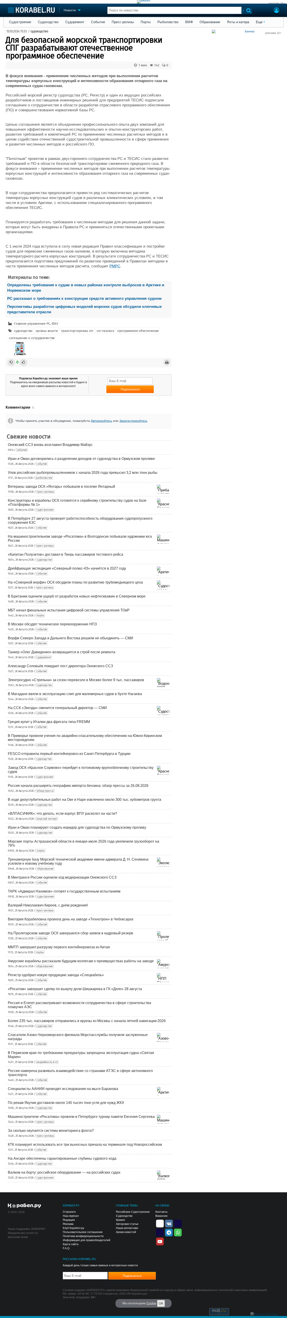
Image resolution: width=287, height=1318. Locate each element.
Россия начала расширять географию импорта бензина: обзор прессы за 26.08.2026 (78, 786)
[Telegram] (168, 1232)
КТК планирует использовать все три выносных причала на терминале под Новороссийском (85, 1144)
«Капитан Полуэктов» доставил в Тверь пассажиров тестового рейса (65, 554)
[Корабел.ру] (24, 1206)
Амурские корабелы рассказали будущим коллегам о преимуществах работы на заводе (81, 961)
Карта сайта (70, 1244)
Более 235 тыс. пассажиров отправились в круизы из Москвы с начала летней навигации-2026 (87, 1021)
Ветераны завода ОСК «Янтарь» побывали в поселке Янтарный (61, 486)
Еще (259, 22)
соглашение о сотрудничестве (32, 338)
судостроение (45, 509)
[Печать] (166, 362)
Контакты (161, 1211)
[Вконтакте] (168, 1223)
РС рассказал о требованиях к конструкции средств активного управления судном (84, 298)
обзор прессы (45, 790)
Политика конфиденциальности (83, 1236)
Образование (210, 22)
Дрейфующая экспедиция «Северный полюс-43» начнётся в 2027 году (67, 568)
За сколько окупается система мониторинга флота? (51, 1130)
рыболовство (44, 477)
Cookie (151, 1303)
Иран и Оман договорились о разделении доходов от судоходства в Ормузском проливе (81, 459)
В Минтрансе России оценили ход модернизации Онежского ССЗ (62, 877)
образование (45, 868)
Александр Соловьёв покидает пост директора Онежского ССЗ (60, 666)
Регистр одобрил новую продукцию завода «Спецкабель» (56, 975)
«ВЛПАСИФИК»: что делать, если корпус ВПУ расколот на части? (62, 813)
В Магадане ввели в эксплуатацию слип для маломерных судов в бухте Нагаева (75, 694)
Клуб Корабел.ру (73, 1228)
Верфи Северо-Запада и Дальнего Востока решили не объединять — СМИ (70, 638)
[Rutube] (177, 1223)
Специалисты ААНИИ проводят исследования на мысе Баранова (63, 1089)
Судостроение (20, 22)
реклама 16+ (277, 3)
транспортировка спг (77, 331)
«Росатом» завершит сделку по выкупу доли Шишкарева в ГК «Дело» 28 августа (75, 989)
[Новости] (19, 348)
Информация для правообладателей (86, 1240)
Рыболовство (167, 22)
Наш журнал (71, 1215)
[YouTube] (159, 1241)
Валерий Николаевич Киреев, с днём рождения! (48, 905)
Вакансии (161, 1215)
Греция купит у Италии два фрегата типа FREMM (49, 722)
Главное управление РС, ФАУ (36, 324)
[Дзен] (159, 1223)
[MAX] (159, 1232)
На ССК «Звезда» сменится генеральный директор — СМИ (57, 708)
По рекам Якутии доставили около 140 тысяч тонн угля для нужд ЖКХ (66, 1103)
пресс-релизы (45, 491)
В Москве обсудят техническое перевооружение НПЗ (52, 624)
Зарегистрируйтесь (133, 421)
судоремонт (44, 657)
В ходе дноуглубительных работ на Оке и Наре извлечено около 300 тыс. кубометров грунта (84, 799)
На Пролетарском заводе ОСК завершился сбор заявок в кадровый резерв (70, 933)
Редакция (69, 1220)
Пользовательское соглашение (83, 1232)
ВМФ (189, 22)
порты (40, 615)
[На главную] (31, 10)
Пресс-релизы (123, 22)
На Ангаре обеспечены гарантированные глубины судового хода (62, 1158)
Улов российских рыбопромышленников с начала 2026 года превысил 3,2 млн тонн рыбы (82, 472)
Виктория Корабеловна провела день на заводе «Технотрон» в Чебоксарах (70, 919)
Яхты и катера (238, 22)
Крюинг (120, 1220)
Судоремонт (74, 22)
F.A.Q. (66, 1248)
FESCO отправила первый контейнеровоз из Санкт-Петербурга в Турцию (69, 754)
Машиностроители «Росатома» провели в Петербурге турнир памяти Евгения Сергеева (81, 1117)
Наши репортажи (127, 1228)
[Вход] (276, 11)
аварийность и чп (47, 1062)
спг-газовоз (105, 331)
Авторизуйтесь (101, 421)
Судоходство (48, 22)
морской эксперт (47, 818)
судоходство (39, 31)
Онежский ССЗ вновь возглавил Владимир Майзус (50, 445)
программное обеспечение (138, 331)
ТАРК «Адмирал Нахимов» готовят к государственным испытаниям (64, 891)
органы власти (47, 331)
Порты (146, 22)
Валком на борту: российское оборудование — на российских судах (64, 1172)
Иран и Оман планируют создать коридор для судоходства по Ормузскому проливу (77, 827)
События (98, 22)
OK (161, 1303)
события (22, 450)
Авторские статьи (127, 1224)
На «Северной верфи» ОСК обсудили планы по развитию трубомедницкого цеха (75, 582)
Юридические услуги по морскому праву (23, 1235)
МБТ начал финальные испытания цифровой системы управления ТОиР (69, 610)
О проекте (69, 1211)
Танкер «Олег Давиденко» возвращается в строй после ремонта (61, 652)
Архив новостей (126, 1232)
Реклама (68, 1224)
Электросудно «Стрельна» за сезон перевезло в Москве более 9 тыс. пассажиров (76, 680)
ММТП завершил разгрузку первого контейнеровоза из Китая (59, 947)
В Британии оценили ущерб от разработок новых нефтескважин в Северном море (77, 596)
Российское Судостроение (133, 1211)
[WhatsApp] (177, 1232)
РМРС (114, 266)
